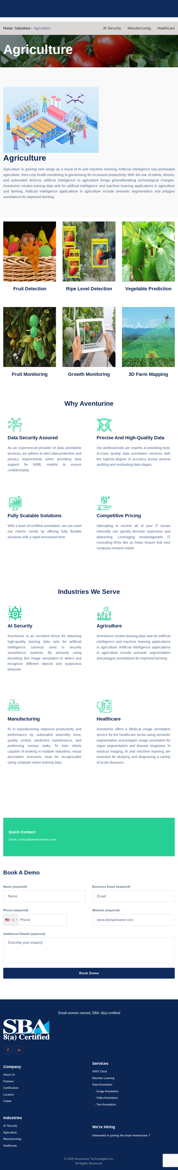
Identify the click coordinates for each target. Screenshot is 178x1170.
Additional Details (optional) (24, 933)
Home (8, 28)
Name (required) (15, 886)
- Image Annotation (106, 1091)
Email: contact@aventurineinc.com (32, 839)
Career (7, 1101)
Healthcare (166, 28)
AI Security (112, 28)
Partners (8, 1081)
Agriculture (10, 1132)
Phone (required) (15, 910)
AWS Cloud (99, 1071)
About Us (9, 1074)
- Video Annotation (106, 1097)
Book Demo (89, 973)
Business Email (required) (111, 886)
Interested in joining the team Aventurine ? (121, 1135)
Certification (10, 1087)
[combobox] (11, 920)
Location (8, 1094)
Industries (22, 28)
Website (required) (106, 910)
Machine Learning (103, 1078)
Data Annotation (102, 1084)
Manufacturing (139, 28)
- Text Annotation (105, 1104)
